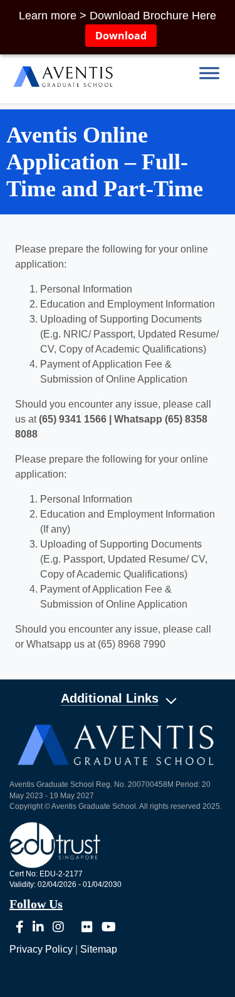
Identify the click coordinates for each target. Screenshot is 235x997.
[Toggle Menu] (209, 73)
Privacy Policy (41, 949)
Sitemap (98, 949)
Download (121, 36)
